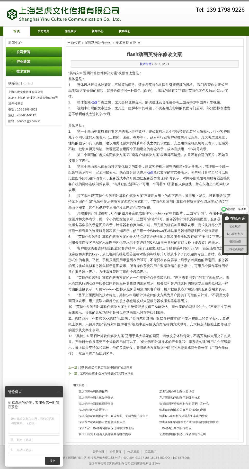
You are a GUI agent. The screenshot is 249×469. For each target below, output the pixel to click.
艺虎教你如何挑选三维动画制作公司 (182, 434)
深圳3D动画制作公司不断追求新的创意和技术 (189, 422)
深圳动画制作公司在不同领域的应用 (182, 410)
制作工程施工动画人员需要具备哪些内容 (105, 434)
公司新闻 (23, 52)
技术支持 (23, 71)
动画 (94, 102)
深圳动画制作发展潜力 (93, 410)
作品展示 (70, 31)
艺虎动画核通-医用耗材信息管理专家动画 (106, 373)
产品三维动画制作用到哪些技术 (179, 397)
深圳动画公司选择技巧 (93, 391)
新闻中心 (97, 31)
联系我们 (124, 31)
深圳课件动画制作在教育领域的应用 (102, 422)
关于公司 (98, 451)
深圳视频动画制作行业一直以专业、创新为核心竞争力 (114, 416)
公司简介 (43, 31)
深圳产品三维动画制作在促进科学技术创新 (106, 428)
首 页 (16, 31)
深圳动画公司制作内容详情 (176, 391)
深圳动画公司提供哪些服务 (96, 403)
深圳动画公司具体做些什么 (96, 397)
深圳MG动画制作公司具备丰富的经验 (183, 416)
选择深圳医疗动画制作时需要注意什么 (184, 403)
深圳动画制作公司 (98, 43)
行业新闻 (23, 62)
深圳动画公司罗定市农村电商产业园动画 (106, 367)
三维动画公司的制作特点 (175, 428)
